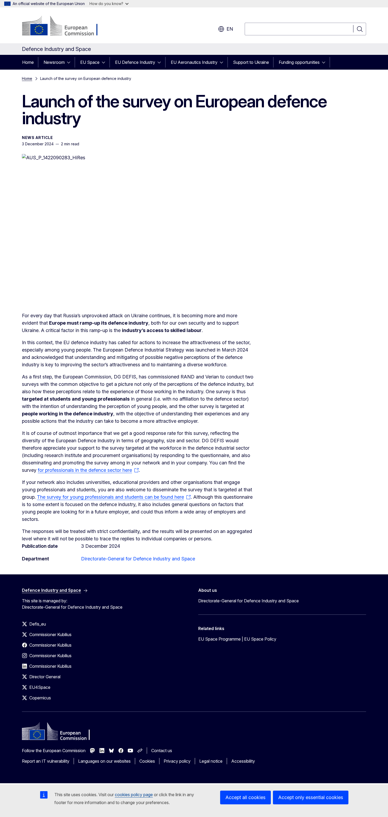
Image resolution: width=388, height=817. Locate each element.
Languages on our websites (104, 761)
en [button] (229, 29)
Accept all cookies (245, 797)
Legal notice (211, 761)
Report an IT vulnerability (45, 761)
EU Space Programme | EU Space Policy (237, 639)
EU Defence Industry (135, 62)
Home (28, 62)
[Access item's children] (70, 62)
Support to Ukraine (251, 62)
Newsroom (54, 62)
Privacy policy (177, 761)
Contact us (161, 750)
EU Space (90, 62)
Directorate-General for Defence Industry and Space (138, 558)
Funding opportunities (299, 62)
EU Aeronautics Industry (194, 62)
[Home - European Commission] (64, 26)
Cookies (147, 761)
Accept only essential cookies (310, 797)
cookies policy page (134, 794)
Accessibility (243, 761)
